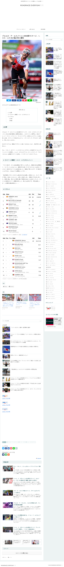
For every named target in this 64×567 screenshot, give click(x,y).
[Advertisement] (32, 18)
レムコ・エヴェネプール (31, 442)
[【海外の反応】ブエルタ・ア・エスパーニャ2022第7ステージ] (22, 297)
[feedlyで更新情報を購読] (6, 455)
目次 (20, 109)
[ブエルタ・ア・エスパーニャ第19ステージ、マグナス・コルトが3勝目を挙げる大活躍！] (35, 297)
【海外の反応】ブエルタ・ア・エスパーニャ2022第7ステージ (21, 303)
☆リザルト (11, 116)
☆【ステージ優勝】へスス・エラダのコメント (19, 114)
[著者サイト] (3, 455)
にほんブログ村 (6, 398)
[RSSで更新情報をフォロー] (8, 455)
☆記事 (10, 112)
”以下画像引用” (24, 234)
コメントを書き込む (22, 553)
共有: (11, 118)
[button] (40, 321)
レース (5, 442)
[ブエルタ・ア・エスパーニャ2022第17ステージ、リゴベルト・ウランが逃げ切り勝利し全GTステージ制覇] (8, 297)
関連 (11, 120)
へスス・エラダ (22, 442)
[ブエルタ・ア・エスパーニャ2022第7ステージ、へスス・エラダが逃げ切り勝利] (19, 100)
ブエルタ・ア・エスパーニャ (13, 442)
